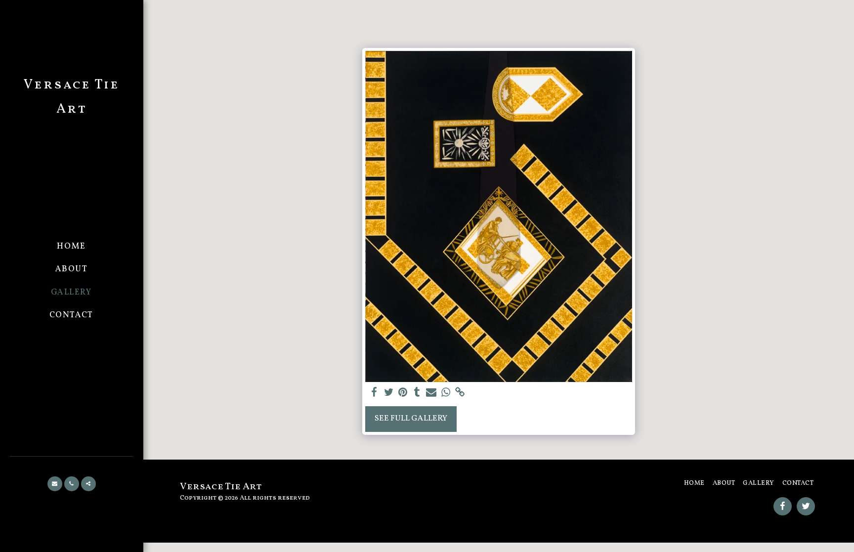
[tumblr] (417, 393)
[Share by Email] (431, 393)
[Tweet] (389, 393)
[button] (54, 483)
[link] (460, 393)
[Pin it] (403, 393)
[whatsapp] (445, 393)
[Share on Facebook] (374, 393)
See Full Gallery (411, 418)
